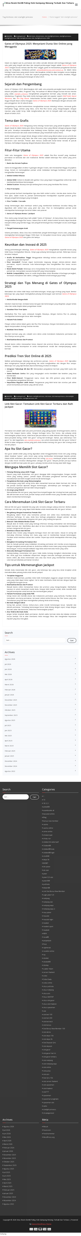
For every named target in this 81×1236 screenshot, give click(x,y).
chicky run (47, 838)
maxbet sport (48, 926)
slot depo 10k (48, 1036)
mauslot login (48, 919)
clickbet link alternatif (51, 842)
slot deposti (47, 1046)
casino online (48, 828)
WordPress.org (48, 1137)
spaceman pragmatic (51, 1099)
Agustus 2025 (10, 720)
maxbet (46, 923)
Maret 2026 (9, 684)
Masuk (45, 1126)
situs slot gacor (48, 1000)
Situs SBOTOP (48, 997)
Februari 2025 (10, 751)
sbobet (46, 958)
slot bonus (47, 1025)
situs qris (46, 993)
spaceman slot (48, 1102)
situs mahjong (48, 990)
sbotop (46, 965)
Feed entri (47, 1130)
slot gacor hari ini (49, 1053)
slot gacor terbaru (50, 1057)
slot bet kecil (48, 1021)
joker (45, 874)
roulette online (48, 951)
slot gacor (46, 1050)
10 (44, 800)
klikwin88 (46, 888)
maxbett (46, 930)
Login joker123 (48, 895)
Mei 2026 (8, 674)
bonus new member (50, 821)
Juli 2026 (8, 664)
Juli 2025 (8, 725)
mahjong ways (48, 905)
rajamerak (47, 948)
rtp (44, 955)
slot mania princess (58, 396)
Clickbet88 (47, 845)
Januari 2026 (9, 695)
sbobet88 (47, 962)
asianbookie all (48, 810)
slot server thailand (50, 1081)
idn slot (46, 870)
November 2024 (11, 766)
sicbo (45, 976)
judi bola (46, 884)
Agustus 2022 (10, 771)
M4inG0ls (9, 36)
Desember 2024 (11, 761)
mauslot (46, 916)
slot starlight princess (52, 36)
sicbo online (47, 983)
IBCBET (45, 863)
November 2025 (11, 705)
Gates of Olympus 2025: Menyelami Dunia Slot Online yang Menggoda (38, 45)
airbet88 (46, 807)
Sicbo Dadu (47, 979)
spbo (45, 1106)
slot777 (46, 1092)
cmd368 (46, 856)
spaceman (47, 1095)
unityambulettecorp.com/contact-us (50, 70)
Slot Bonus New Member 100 (54, 1028)
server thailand (48, 972)
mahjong (46, 898)
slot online (47, 1067)
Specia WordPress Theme (41, 1224)
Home (44, 17)
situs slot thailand (49, 1004)
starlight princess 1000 (12, 38)
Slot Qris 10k (48, 1078)
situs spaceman (49, 1007)
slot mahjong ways (50, 1064)
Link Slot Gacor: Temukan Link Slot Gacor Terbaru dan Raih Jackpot (39, 405)
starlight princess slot (27, 38)
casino (45, 824)
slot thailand (47, 1088)
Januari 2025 (9, 756)
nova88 (46, 937)
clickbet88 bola (48, 849)
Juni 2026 (8, 669)
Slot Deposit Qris (49, 1042)
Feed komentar (49, 1133)
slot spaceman (48, 1085)
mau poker (47, 912)
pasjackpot (47, 940)
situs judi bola (48, 986)
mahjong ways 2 (49, 909)
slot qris (46, 1074)
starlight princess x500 (42, 38)
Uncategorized (20, 36)
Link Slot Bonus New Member (54, 891)
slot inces (32, 36)
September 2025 (11, 715)
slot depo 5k (47, 1039)
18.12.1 (46, 803)
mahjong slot (48, 902)
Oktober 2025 (10, 710)
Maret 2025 (9, 746)
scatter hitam (48, 969)
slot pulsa (46, 1071)
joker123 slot (48, 877)
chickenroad (47, 835)
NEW (45, 933)
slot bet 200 (47, 1018)
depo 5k (46, 859)
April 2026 (8, 679)
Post (45, 944)
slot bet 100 (47, 1014)
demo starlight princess (37, 396)
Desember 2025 (11, 700)
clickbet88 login (48, 853)
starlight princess (65, 36)
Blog (44, 817)
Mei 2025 (8, 736)
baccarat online (49, 814)
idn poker (46, 867)
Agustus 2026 (10, 659)
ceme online (47, 831)
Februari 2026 (10, 690)
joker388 (46, 881)
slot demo (47, 1032)
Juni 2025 (8, 730)
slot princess (40, 36)
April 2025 (8, 741)
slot (44, 1011)
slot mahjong (48, 1060)
